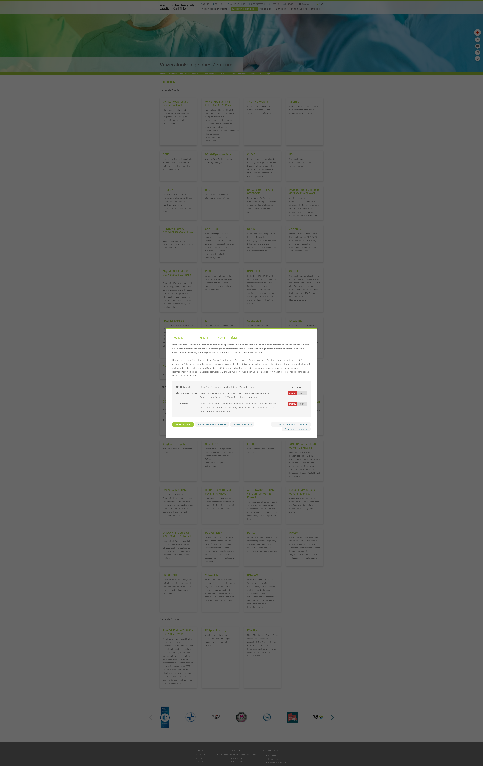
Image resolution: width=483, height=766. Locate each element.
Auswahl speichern (242, 424)
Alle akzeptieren (183, 424)
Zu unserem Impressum (296, 429)
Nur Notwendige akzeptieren (212, 424)
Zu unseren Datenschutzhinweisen (291, 424)
